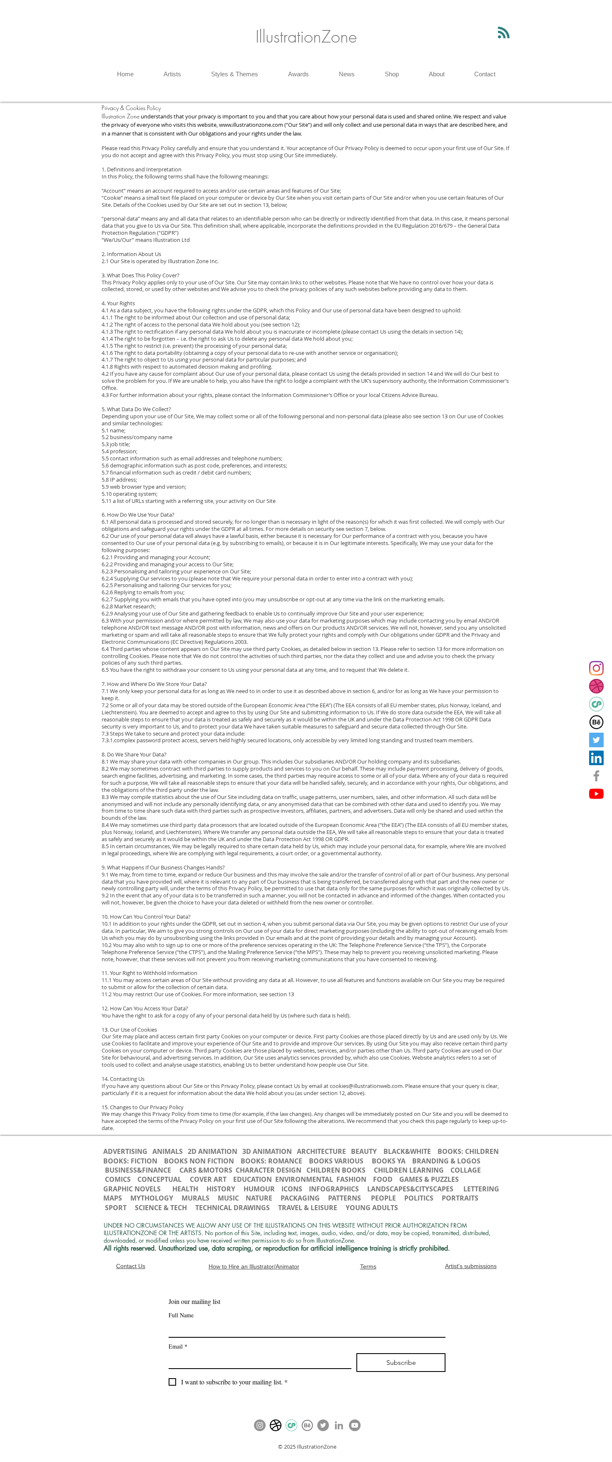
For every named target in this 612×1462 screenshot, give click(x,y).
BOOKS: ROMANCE (271, 1161)
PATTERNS (344, 1198)
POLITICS (418, 1198)
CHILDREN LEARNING (409, 1170)
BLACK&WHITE (407, 1151)
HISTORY (220, 1188)
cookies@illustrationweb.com (366, 1086)
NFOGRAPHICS (336, 1188)
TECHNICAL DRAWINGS (232, 1207)
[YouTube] (596, 793)
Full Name (181, 1315)
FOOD (383, 1179)
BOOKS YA (389, 1161)
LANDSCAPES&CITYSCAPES (410, 1188)
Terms (368, 1266)
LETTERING (481, 1188)
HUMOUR (259, 1188)
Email (178, 1346)
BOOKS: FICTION (130, 1161)
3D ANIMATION (267, 1151)
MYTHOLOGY (151, 1198)
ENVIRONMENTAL (304, 1179)
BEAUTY (364, 1151)
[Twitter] (596, 740)
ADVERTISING (125, 1151)
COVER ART (208, 1179)
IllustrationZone (306, 36)
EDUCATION (252, 1179)
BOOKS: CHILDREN (468, 1151)
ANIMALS (167, 1151)
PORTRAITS (460, 1198)
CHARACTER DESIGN (268, 1170)
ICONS (292, 1188)
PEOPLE (383, 1198)
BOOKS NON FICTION (199, 1161)
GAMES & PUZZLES (429, 1179)
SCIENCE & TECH (161, 1207)
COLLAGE (465, 1170)
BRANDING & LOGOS (446, 1161)
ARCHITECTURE (321, 1151)
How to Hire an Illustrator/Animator (254, 1266)
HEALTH (185, 1188)
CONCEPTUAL (159, 1179)
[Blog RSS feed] (504, 33)
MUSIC (228, 1198)
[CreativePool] (596, 704)
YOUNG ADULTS (373, 1207)
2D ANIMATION (213, 1151)
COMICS (118, 1179)
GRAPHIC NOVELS (132, 1188)
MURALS (195, 1198)
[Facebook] (596, 776)
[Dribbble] (596, 686)
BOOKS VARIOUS (336, 1161)
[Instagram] (596, 668)
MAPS (112, 1198)
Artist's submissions (471, 1266)
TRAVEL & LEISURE (307, 1207)
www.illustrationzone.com (251, 124)
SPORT (116, 1207)
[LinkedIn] (596, 758)
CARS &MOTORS (205, 1170)
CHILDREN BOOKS (336, 1170)
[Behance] (596, 722)
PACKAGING (300, 1198)
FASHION (351, 1179)
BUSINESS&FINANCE (139, 1170)
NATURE (259, 1198)
